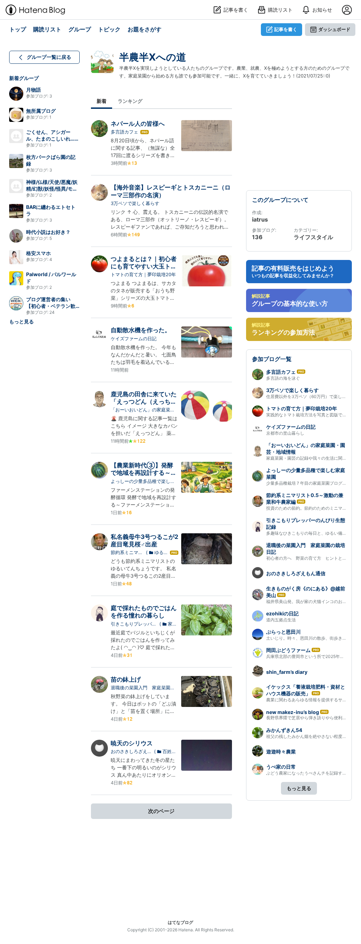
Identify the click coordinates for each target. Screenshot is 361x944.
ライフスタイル (313, 237)
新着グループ (24, 78)
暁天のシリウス (132, 743)
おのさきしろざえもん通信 (131, 752)
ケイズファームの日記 (134, 338)
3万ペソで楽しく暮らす (135, 203)
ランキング (130, 101)
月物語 (33, 90)
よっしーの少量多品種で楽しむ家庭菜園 (143, 481)
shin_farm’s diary (286, 672)
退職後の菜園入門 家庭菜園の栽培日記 (143, 688)
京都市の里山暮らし (285, 433)
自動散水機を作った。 (141, 330)
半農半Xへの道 (152, 57)
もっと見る (21, 321)
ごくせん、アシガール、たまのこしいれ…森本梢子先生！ (52, 138)
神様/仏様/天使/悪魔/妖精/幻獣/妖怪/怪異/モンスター (52, 188)
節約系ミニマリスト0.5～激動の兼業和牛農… (127, 552)
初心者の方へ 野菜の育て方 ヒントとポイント (312, 558)
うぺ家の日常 (281, 767)
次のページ (161, 811)
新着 (101, 101)
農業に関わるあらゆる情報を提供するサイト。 (310, 699)
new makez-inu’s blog (292, 712)
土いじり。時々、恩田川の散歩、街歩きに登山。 (312, 638)
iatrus (260, 219)
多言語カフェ (124, 132)
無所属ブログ (41, 111)
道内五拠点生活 (281, 619)
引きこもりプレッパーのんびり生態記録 (134, 624)
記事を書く (285, 29)
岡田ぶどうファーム (288, 650)
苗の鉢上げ (126, 679)
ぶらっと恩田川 (283, 632)
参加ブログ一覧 (272, 358)
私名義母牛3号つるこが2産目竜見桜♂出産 (144, 540)
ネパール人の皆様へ (138, 123)
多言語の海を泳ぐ (283, 378)
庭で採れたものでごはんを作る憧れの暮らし (144, 611)
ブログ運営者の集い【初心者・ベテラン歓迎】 (50, 306)
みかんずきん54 (284, 730)
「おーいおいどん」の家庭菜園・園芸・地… (140, 410)
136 (257, 237)
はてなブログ (180, 922)
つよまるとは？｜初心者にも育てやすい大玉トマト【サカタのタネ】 (144, 266)
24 (52, 312)
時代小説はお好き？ (48, 232)
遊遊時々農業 (281, 751)
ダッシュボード (334, 29)
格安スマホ (38, 253)
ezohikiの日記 (282, 613)
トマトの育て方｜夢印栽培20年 (143, 274)
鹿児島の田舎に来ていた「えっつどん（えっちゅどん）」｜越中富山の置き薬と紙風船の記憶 (144, 405)
